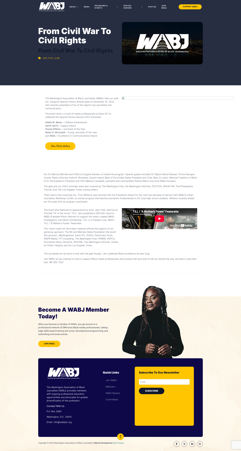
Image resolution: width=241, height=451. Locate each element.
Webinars (110, 386)
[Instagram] (200, 444)
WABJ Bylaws (113, 393)
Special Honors (127, 7)
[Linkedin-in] (192, 444)
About (72, 7)
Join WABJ (164, 7)
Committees (112, 399)
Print (50, 58)
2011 (45, 58)
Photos (152, 7)
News (87, 7)
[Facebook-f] (177, 444)
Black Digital (118, 443)
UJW (57, 58)
